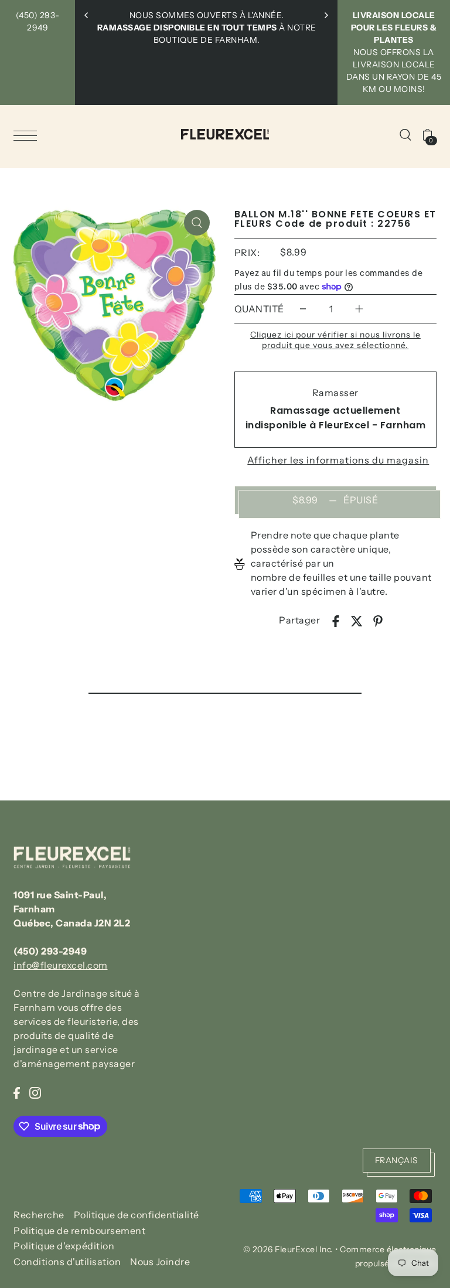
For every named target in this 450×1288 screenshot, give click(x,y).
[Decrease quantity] (303, 309)
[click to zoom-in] (197, 223)
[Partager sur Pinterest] (378, 620)
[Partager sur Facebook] (336, 620)
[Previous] (87, 15)
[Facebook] (16, 1092)
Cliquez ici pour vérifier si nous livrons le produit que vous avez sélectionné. (335, 339)
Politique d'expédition (63, 1246)
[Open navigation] (28, 135)
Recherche (38, 1215)
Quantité (259, 309)
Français (396, 1160)
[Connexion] (405, 134)
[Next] (326, 15)
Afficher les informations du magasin (338, 460)
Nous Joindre (160, 1261)
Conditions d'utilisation (67, 1261)
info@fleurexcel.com (60, 965)
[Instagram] (35, 1092)
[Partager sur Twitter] (357, 620)
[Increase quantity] (359, 309)
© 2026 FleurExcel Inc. (288, 1249)
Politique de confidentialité (136, 1215)
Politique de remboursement (79, 1230)
